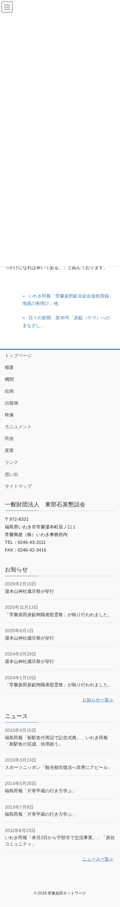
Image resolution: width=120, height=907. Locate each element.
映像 (9, 414)
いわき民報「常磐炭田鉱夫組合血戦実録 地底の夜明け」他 (68, 299)
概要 (9, 367)
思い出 (11, 474)
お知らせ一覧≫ (98, 699)
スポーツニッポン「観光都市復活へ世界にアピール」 (58, 767)
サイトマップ (18, 486)
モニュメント (18, 426)
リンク (11, 462)
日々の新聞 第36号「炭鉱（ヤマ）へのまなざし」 (66, 321)
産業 (9, 450)
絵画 (9, 391)
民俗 (9, 438)
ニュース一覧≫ (98, 859)
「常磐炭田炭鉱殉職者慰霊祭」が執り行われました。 (58, 614)
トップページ (18, 355)
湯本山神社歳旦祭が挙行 (29, 591)
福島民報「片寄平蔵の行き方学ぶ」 (40, 790)
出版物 (11, 402)
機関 (9, 379)
